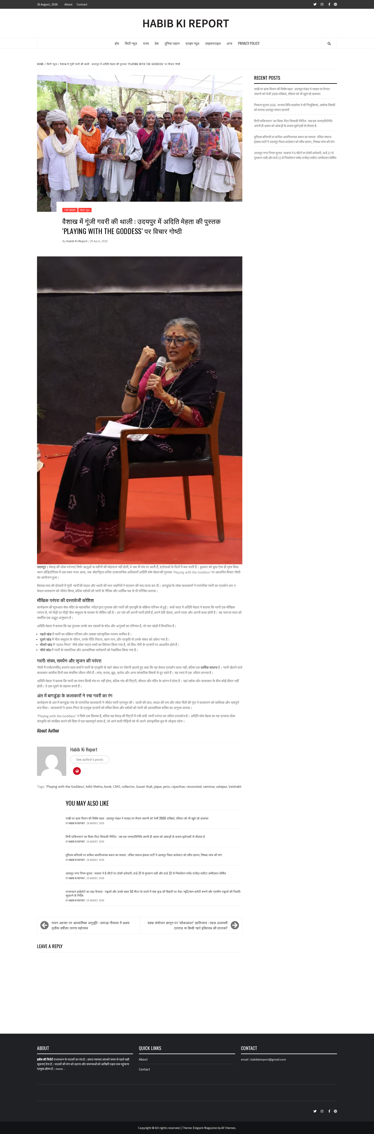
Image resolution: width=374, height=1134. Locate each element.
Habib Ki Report (77, 241)
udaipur (221, 786)
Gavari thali (144, 786)
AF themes (228, 1128)
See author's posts (89, 759)
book (108, 786)
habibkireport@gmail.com (268, 1059)
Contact (82, 4)
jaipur (158, 786)
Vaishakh (234, 786)
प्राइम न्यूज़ (192, 43)
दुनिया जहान (172, 43)
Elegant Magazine (205, 1128)
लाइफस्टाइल (213, 43)
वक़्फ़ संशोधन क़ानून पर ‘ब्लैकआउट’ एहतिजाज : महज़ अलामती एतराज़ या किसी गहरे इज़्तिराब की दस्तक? (188, 925)
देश (157, 43)
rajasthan (178, 786)
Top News (70, 210)
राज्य (146, 43)
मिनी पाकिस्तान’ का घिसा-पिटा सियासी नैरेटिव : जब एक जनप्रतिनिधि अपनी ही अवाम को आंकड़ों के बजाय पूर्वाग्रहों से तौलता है (135, 836)
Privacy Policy (248, 43)
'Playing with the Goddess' (65, 786)
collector (128, 786)
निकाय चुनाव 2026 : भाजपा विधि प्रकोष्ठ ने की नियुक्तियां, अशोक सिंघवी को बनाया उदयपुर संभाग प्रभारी (294, 107)
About (68, 4)
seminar (209, 786)
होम (117, 43)
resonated (194, 786)
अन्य (229, 43)
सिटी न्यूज (131, 43)
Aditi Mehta (94, 786)
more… (61, 1069)
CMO (116, 786)
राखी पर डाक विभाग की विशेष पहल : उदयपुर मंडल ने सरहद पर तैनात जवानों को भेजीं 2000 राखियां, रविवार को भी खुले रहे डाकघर (137, 818)
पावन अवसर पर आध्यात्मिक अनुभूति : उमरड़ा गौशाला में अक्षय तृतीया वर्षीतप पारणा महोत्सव (91, 925)
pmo (166, 786)
